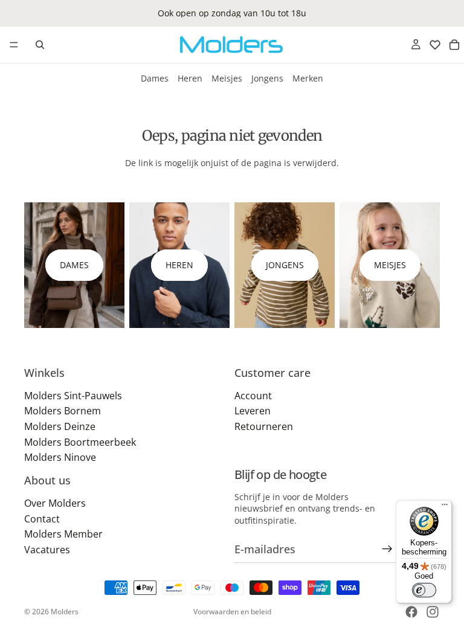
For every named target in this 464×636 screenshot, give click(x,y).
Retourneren (263, 426)
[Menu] (14, 45)
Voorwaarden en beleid (232, 611)
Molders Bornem (62, 410)
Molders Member (63, 534)
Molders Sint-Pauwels (73, 395)
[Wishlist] (435, 44)
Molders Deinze (59, 426)
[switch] (424, 590)
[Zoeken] (40, 44)
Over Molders (55, 503)
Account (253, 395)
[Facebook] (411, 612)
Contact (42, 518)
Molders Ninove (60, 457)
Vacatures (47, 549)
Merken (307, 78)
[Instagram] (432, 612)
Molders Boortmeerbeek (80, 441)
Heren (190, 78)
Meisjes (226, 78)
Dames (155, 78)
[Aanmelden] (387, 549)
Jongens (267, 78)
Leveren (252, 410)
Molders (65, 611)
